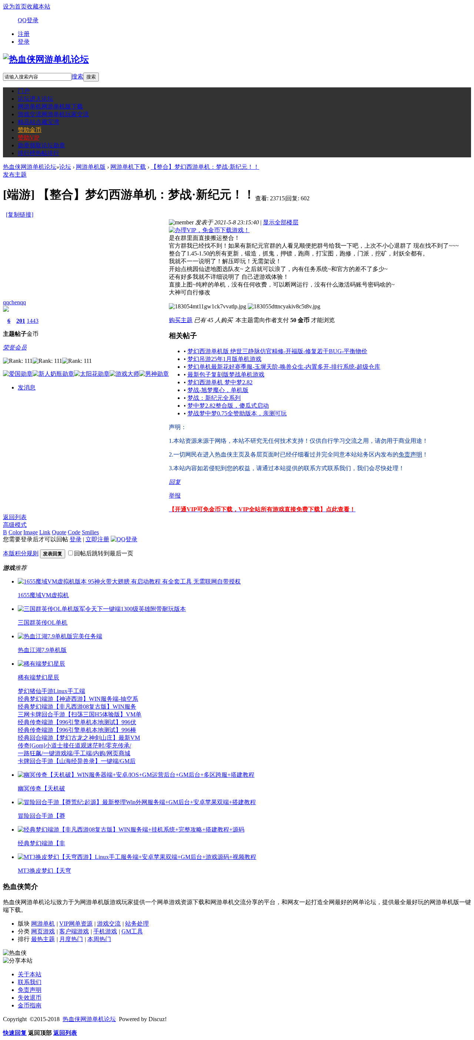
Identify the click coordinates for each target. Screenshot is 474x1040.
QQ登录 (28, 20)
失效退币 (29, 997)
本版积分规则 (21, 553)
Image (30, 532)
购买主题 (181, 320)
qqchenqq (14, 302)
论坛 (35, 99)
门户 (24, 91)
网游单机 (50, 106)
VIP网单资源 (76, 923)
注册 (24, 34)
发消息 (27, 387)
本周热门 (99, 939)
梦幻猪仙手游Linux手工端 (51, 691)
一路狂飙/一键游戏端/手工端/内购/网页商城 (74, 753)
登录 (24, 42)
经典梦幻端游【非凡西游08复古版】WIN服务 (77, 706)
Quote (59, 532)
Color (15, 532)
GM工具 (132, 931)
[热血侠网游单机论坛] (46, 59)
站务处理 (137, 923)
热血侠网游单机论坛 (29, 167)
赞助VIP (28, 137)
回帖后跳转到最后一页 (103, 553)
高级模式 (15, 525)
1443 (33, 321)
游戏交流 (53, 114)
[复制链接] (19, 214)
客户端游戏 (74, 931)
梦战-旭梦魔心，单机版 (217, 390)
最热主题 (43, 939)
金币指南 (29, 1005)
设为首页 (15, 6)
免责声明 (29, 990)
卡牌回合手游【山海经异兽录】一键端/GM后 (77, 761)
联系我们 (29, 982)
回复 (175, 482)
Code (74, 532)
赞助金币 (29, 130)
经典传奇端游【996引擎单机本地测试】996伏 (77, 722)
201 (20, 321)
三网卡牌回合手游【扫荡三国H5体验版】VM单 (79, 714)
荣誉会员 (15, 347)
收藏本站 (38, 6)
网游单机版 (91, 167)
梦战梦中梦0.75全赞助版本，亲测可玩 (237, 413)
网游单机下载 (128, 167)
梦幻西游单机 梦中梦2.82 (220, 382)
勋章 (41, 145)
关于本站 (29, 974)
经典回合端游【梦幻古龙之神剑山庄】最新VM (79, 738)
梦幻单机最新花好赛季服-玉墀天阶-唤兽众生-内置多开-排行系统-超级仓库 (283, 367)
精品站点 (38, 122)
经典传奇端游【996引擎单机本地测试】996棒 (77, 730)
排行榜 (38, 153)
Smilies (90, 532)
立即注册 (97, 539)
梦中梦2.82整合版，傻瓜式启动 (228, 405)
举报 (175, 495)
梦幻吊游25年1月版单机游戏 (224, 359)
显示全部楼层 (280, 222)
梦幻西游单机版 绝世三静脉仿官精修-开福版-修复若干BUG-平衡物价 (277, 351)
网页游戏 (43, 931)
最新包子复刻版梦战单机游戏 (225, 374)
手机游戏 (105, 931)
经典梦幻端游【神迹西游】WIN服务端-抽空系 (78, 699)
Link (44, 532)
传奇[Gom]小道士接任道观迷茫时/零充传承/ (74, 745)
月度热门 (71, 939)
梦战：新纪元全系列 (214, 398)
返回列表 (15, 517)
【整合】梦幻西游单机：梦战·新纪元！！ (205, 167)
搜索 (77, 76)
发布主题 (15, 174)
